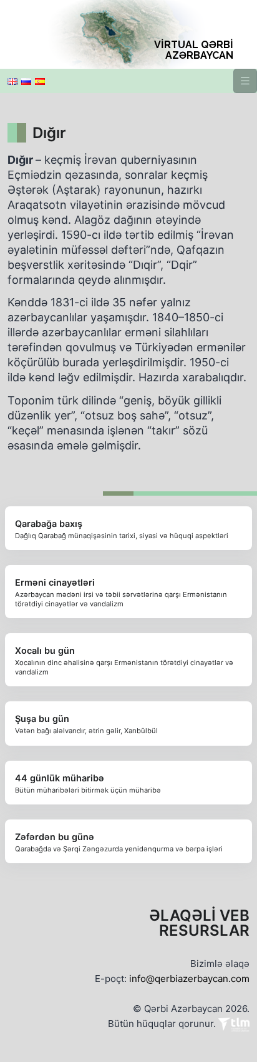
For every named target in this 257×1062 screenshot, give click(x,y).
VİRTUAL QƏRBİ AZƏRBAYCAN (193, 50)
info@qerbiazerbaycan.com (189, 978)
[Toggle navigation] (245, 81)
